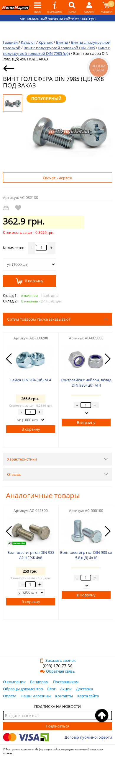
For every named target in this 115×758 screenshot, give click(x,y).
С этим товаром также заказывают (38, 319)
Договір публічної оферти (88, 737)
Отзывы (14, 474)
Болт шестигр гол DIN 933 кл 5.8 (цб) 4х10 (86, 555)
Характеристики (22, 459)
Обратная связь (60, 671)
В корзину (33, 281)
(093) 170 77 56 (57, 666)
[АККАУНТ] (89, 7)
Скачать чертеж (57, 177)
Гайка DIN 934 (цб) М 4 (30, 380)
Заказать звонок (60, 660)
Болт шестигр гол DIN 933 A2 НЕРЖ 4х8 (30, 555)
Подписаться (57, 726)
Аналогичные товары (43, 495)
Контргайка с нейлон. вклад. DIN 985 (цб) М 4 (86, 382)
